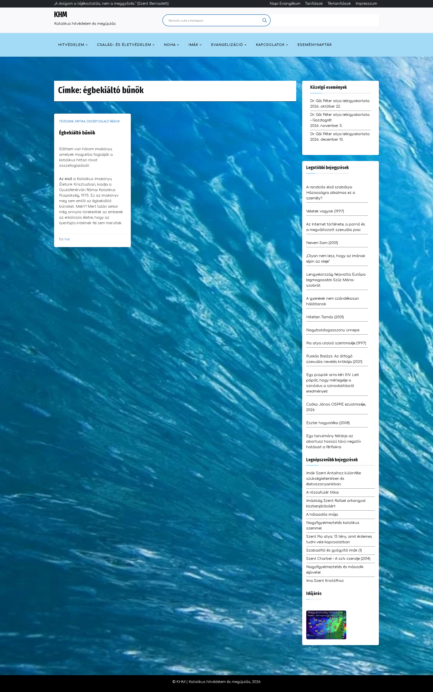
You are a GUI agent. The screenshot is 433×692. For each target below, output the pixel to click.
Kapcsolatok (270, 45)
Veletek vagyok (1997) (325, 211)
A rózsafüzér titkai (322, 492)
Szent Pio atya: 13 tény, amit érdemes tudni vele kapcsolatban (339, 539)
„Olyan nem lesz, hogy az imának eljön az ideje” (335, 258)
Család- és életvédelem (124, 45)
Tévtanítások (339, 4)
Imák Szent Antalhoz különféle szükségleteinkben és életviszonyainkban (333, 478)
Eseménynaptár (314, 45)
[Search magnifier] (264, 20)
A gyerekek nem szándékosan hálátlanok (332, 301)
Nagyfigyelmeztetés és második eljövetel (335, 569)
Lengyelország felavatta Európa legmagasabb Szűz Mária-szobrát (336, 280)
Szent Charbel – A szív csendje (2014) (338, 559)
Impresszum (366, 4)
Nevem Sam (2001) (322, 243)
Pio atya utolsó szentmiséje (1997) (336, 343)
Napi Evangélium (285, 4)
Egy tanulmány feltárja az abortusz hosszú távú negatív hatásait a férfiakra (333, 441)
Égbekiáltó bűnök (77, 133)
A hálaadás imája (322, 514)
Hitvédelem (71, 45)
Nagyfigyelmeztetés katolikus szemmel (332, 525)
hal (67, 239)
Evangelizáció (227, 45)
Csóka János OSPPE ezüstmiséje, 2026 (336, 407)
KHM (60, 14)
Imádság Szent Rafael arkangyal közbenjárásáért (336, 503)
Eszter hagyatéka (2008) (328, 423)
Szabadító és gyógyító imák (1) (334, 550)
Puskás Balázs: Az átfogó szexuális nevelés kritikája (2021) (334, 359)
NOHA (170, 45)
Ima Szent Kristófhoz (325, 581)
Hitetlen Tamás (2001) (325, 317)
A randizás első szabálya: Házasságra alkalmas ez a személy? (330, 192)
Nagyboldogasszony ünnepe (332, 330)
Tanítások (314, 4)
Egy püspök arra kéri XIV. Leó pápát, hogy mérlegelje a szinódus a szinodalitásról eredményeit (332, 383)
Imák (193, 45)
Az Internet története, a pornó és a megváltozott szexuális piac (335, 227)
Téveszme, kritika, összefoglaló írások (89, 121)
